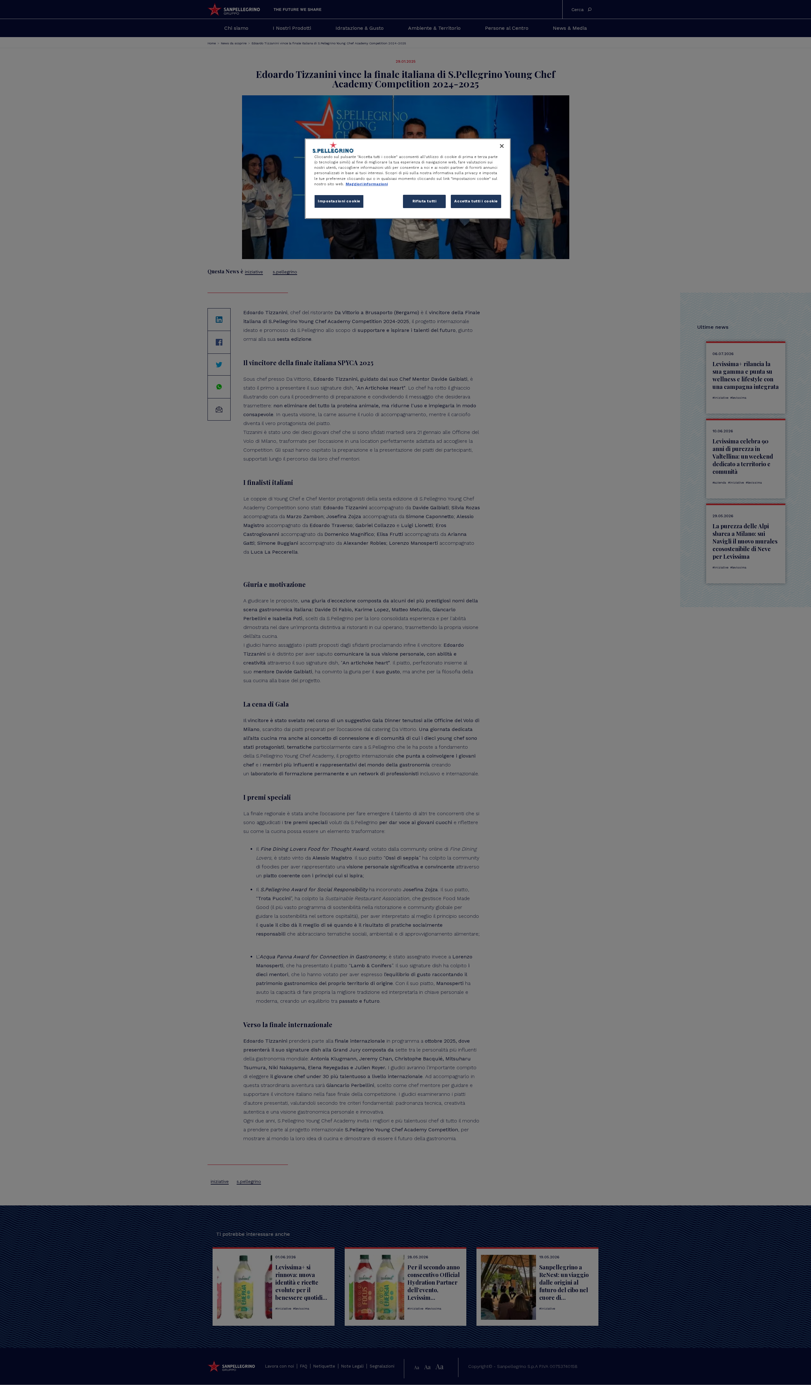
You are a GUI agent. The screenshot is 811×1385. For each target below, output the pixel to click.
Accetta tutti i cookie (476, 201)
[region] (408, 178)
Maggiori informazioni (367, 184)
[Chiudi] (502, 146)
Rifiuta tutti (424, 201)
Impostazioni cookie (339, 201)
